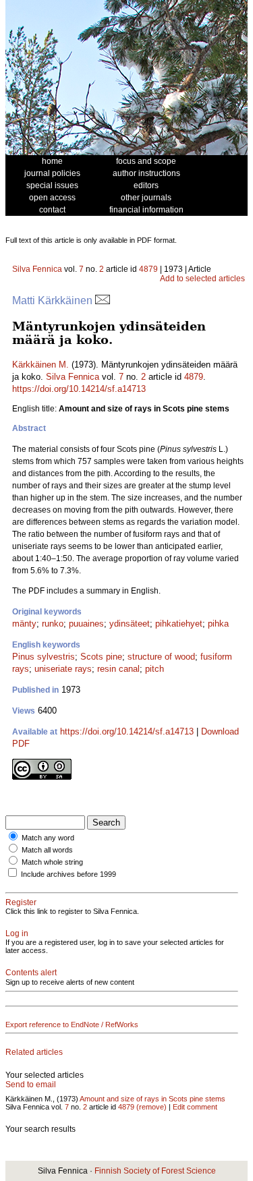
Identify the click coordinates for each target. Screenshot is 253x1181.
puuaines (86, 623)
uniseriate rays (63, 669)
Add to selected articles (202, 278)
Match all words (47, 850)
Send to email (30, 1084)
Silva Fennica (37, 269)
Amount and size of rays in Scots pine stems (152, 1099)
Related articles (34, 1052)
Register (20, 902)
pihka (218, 623)
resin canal (118, 669)
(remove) (151, 1107)
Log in (16, 933)
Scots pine (101, 657)
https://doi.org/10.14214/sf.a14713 (79, 389)
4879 (148, 269)
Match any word (48, 838)
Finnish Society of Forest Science (155, 1171)
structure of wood (161, 657)
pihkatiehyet (178, 623)
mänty (24, 623)
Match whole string (52, 862)
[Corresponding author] (102, 300)
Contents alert (31, 972)
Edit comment (195, 1107)
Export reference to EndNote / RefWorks (71, 1024)
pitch (154, 669)
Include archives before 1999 (68, 874)
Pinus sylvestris (43, 657)
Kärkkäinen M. (40, 364)
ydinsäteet (129, 623)
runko (52, 623)
